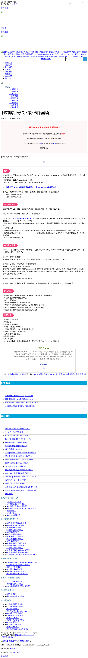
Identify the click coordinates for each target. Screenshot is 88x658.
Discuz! (12, 648)
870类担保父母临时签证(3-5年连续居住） (22, 554)
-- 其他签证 (13, 103)
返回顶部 (4, 656)
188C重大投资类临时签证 (16, 571)
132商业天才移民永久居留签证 (18, 565)
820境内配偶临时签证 (14, 530)
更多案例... (9, 494)
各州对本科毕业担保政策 (17, 374)
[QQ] (3, 641)
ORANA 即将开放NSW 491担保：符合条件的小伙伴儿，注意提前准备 (59, 374)
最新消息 (8, 63)
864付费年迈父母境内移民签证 (18, 550)
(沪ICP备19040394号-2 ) (9, 637)
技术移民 (8, 67)
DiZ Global (9, 641)
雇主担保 (8, 74)
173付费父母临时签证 (14, 548)
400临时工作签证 (12, 618)
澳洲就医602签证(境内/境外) (17, 629)
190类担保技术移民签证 (16, 504)
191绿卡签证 (11, 513)
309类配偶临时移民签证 (15, 525)
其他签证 (8, 76)
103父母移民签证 (12, 541)
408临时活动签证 (12, 627)
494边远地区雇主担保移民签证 (18, 586)
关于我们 (8, 78)
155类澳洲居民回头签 (14, 604)
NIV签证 (8, 69)
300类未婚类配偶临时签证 (16, 523)
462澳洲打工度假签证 (14, 613)
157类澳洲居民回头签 (14, 606)
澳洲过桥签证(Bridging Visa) (16, 611)
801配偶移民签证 (12, 532)
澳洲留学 (8, 65)
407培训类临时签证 (13, 624)
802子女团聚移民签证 (14, 539)
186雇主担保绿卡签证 (14, 584)
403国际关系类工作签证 (15, 620)
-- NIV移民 (13, 96)
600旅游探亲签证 (12, 609)
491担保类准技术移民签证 (17, 506)
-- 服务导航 (13, 105)
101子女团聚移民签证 (14, 534)
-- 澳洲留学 (13, 91)
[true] (85, 59)
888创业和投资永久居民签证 (17, 574)
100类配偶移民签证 (13, 527)
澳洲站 (46, 59)
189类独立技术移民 (14, 502)
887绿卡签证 (11, 511)
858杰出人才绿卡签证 (14, 615)
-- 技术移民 (13, 94)
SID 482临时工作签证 (14, 582)
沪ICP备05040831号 (22, 641)
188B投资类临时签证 (14, 569)
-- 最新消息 (13, 89)
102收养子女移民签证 (14, 536)
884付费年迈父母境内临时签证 (18, 552)
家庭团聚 (8, 72)
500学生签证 (11, 594)
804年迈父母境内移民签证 (16, 543)
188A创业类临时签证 (14, 567)
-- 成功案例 (13, 107)
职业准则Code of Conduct (24, 635)
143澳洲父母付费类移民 (15, 545)
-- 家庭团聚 (13, 98)
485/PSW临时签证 (13, 515)
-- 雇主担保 (13, 100)
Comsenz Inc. (15, 652)
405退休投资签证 (12, 622)
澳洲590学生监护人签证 (15, 596)
